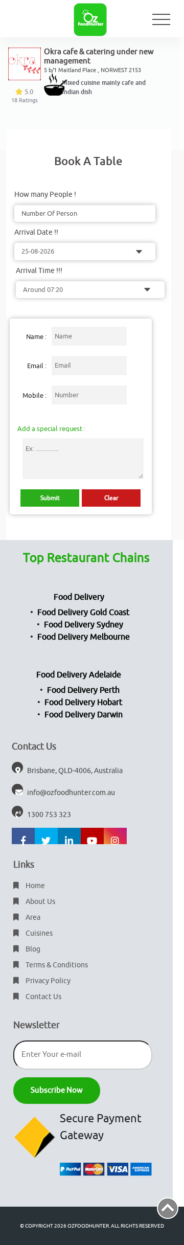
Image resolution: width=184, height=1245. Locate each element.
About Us (39, 901)
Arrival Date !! (36, 232)
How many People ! (45, 194)
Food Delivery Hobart (83, 702)
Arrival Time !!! (39, 270)
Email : (37, 365)
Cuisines (38, 933)
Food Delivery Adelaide (78, 675)
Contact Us (42, 996)
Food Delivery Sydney (83, 625)
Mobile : (34, 395)
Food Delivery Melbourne (83, 637)
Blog (32, 949)
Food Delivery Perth (83, 690)
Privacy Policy (47, 981)
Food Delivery (79, 597)
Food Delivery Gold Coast (83, 612)
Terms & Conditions (56, 965)
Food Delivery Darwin (83, 715)
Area (32, 917)
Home (34, 885)
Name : (36, 336)
